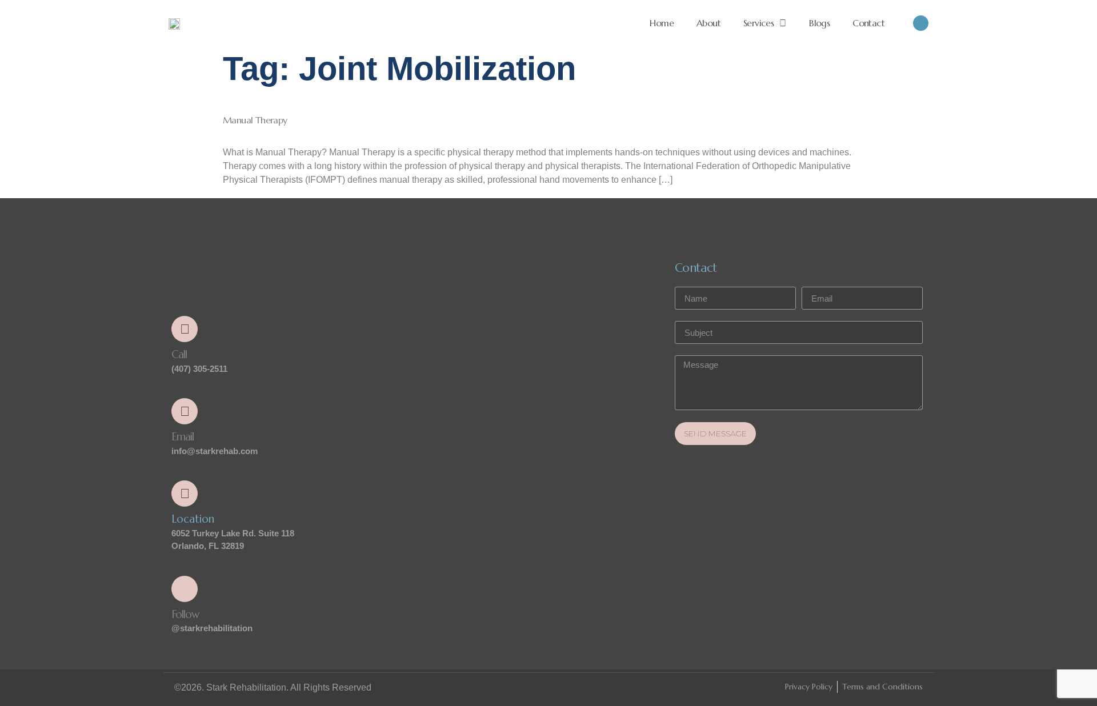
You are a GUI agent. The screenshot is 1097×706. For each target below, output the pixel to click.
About (708, 23)
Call (179, 354)
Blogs (819, 23)
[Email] (184, 411)
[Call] (184, 329)
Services (758, 23)
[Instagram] (920, 23)
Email (182, 436)
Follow (185, 614)
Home (662, 23)
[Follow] (184, 589)
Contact (868, 23)
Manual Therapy (255, 120)
